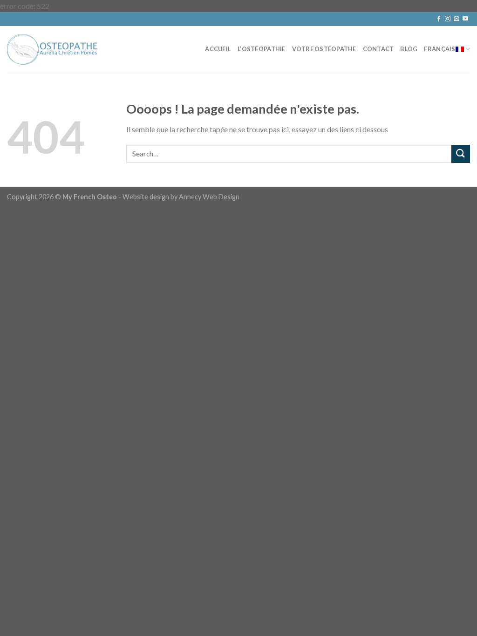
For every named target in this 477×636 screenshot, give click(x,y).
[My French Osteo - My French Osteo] (53, 49)
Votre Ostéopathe (324, 49)
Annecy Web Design (209, 197)
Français (439, 49)
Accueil (218, 49)
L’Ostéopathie (261, 49)
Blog (408, 49)
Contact (378, 49)
